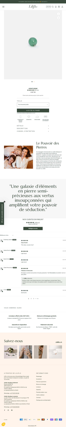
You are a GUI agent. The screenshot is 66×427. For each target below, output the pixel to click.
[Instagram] (8, 410)
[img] (24, 240)
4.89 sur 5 (37, 222)
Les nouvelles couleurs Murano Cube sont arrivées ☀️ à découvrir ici (33, 1)
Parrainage (39, 376)
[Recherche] (52, 6)
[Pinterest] (11, 410)
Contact (38, 397)
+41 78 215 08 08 (14, 393)
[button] (30, 90)
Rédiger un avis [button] (33, 228)
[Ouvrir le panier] (59, 6)
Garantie (38, 389)
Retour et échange (41, 384)
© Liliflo (5, 419)
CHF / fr (48, 6)
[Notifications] (56, 7)
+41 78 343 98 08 (14, 407)
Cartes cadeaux (40, 395)
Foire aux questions (41, 381)
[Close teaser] (4, 201)
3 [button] (33, 298)
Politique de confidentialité (43, 400)
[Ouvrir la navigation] (3, 6)
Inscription (39, 379)
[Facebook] (4, 410)
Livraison (38, 387)
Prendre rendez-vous (41, 392)
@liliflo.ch (59, 342)
